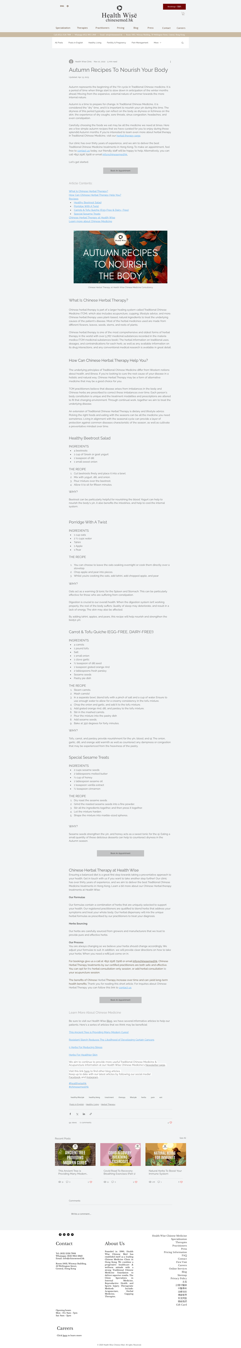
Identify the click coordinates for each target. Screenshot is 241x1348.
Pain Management (140, 43)
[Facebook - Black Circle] (60, 1234)
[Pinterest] (72, 1234)
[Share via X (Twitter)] (77, 1114)
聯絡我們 (182, 1301)
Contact (182, 1259)
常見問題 (182, 1298)
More (156, 43)
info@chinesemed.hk (114, 35)
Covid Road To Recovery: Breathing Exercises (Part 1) (119, 1172)
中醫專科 (182, 1288)
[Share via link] (90, 1114)
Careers (182, 1265)
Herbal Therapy (108, 1104)
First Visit (181, 1262)
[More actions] (170, 61)
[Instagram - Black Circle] (64, 1234)
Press (184, 1249)
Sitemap (182, 1275)
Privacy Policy (179, 1278)
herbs (143, 1097)
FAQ (184, 1255)
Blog (184, 1272)
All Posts (59, 43)
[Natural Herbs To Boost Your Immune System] (165, 1154)
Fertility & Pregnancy (116, 43)
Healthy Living (94, 43)
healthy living (94, 1097)
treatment (109, 1097)
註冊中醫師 (181, 1285)
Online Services (178, 1268)
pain (153, 1097)
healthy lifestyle (77, 1097)
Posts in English (75, 43)
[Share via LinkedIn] (84, 1114)
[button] (183, 13)
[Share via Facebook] (70, 1114)
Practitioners (179, 1245)
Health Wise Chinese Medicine (169, 1236)
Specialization (179, 1239)
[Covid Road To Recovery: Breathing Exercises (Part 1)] (120, 1154)
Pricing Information (175, 1252)
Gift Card (181, 1305)
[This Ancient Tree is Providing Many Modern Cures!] (75, 1154)
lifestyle (133, 1097)
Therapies (181, 1242)
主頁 (184, 1282)
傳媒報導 (182, 1295)
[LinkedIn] (68, 1234)
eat (160, 1097)
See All (183, 1138)
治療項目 (182, 1291)
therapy (122, 1097)
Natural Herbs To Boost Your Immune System (165, 1172)
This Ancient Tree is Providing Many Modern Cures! (72, 1172)
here (65, 1335)
